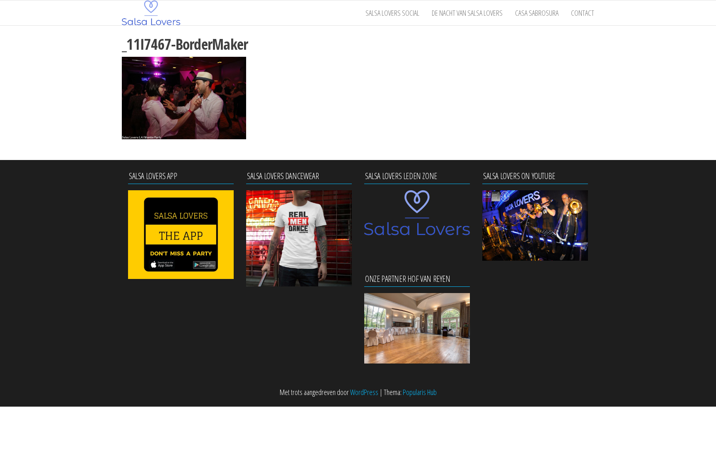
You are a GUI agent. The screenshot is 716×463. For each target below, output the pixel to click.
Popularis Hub (420, 392)
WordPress (364, 392)
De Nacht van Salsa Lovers (467, 13)
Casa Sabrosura (537, 13)
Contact (582, 13)
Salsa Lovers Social (392, 13)
